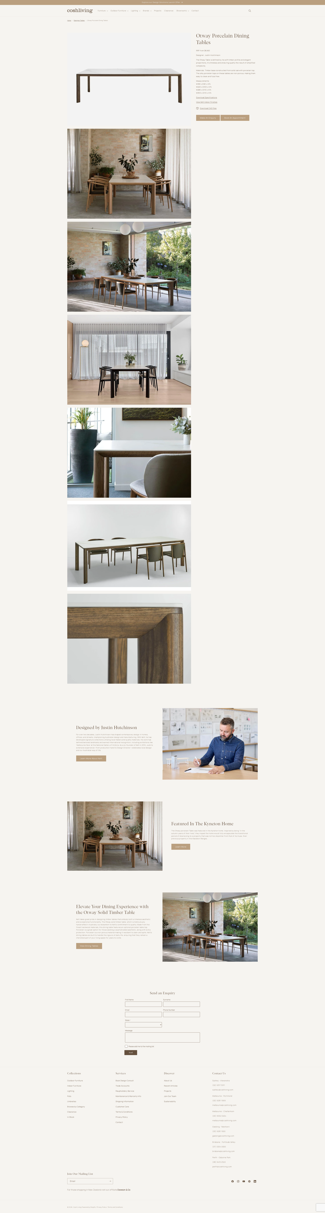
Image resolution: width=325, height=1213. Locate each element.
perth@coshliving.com (222, 1166)
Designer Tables (79, 20)
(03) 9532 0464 (219, 1116)
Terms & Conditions (124, 1112)
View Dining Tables (89, 946)
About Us (168, 1080)
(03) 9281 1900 (218, 1131)
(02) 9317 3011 (218, 1085)
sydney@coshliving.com (222, 1089)
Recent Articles (170, 1086)
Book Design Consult (125, 1080)
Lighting (70, 1091)
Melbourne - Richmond (222, 1096)
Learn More (180, 846)
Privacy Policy (122, 1117)
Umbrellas (71, 1101)
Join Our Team (170, 1096)
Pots (69, 1096)
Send (131, 1053)
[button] (102, 10)
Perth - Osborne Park (221, 1157)
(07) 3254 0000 (219, 1146)
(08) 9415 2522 (219, 1162)
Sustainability (170, 1101)
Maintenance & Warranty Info (128, 1096)
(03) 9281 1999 (219, 1100)
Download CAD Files (208, 108)
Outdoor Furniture (75, 1080)
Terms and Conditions (115, 1207)
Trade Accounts (122, 1086)
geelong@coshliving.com (223, 1136)
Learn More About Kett (91, 758)
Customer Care (122, 1106)
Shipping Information (125, 1101)
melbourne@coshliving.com (224, 1105)
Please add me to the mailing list (141, 1046)
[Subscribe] (110, 1181)
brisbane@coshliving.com (223, 1151)
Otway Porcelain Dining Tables (97, 20)
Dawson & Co (124, 1189)
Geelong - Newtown (221, 1126)
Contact (119, 1122)
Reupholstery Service (125, 1091)
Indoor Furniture (74, 1086)
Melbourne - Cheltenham (223, 1111)
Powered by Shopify (89, 1207)
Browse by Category (76, 1106)
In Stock (70, 1117)
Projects (167, 1091)
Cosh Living (77, 1207)
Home (69, 20)
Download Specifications (206, 97)
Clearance (71, 1112)
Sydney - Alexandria (221, 1080)
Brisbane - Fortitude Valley (223, 1142)
